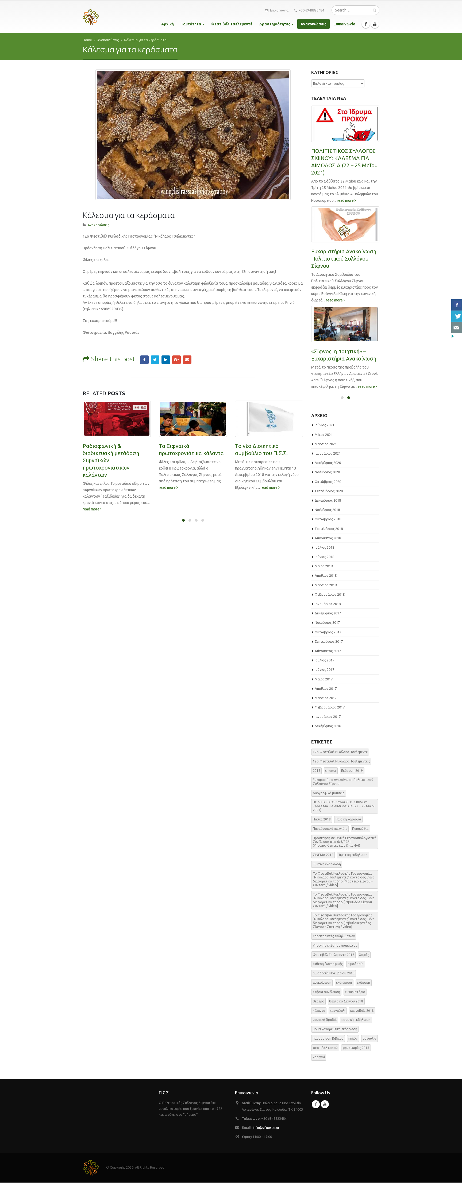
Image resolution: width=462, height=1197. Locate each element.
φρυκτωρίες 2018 (355, 1047)
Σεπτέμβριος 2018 (329, 528)
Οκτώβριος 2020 (328, 481)
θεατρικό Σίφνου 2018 (346, 1001)
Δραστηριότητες (274, 24)
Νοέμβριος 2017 (327, 622)
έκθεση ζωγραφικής (328, 964)
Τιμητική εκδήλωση (352, 855)
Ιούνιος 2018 (324, 557)
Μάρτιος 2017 (326, 698)
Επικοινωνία (279, 10)
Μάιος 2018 (324, 566)
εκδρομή (363, 982)
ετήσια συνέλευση (326, 992)
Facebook (144, 359)
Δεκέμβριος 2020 (328, 462)
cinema (330, 770)
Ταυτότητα (191, 24)
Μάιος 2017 (324, 679)
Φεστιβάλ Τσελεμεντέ (231, 24)
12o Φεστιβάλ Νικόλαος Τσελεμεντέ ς (341, 761)
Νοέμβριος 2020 (327, 472)
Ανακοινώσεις (313, 24)
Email (187, 359)
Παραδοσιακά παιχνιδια (330, 828)
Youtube (325, 1104)
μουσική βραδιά (325, 1019)
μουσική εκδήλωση (355, 1019)
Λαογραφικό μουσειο (329, 793)
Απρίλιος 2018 (326, 575)
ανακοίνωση (322, 982)
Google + (176, 359)
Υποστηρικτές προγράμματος (335, 945)
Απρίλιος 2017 (326, 688)
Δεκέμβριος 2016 (328, 726)
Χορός (364, 954)
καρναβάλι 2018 (362, 1010)
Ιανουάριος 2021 (328, 453)
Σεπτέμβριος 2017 (329, 641)
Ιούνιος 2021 (324, 425)
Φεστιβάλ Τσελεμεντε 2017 (333, 954)
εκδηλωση (344, 982)
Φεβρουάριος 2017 (330, 707)
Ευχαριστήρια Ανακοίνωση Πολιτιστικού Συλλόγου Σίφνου (343, 258)
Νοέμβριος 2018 (327, 510)
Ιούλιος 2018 (324, 547)
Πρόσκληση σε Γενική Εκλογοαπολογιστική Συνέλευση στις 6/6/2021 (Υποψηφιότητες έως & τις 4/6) (344, 841)
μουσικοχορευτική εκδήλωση (335, 1029)
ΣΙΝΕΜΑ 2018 (323, 855)
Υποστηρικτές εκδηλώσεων (334, 936)
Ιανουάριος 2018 (328, 604)
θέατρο (318, 1001)
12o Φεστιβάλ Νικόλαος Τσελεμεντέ (340, 752)
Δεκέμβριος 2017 (328, 613)
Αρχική (167, 24)
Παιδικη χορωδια (348, 819)
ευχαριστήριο (355, 992)
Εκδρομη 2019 (352, 770)
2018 (316, 770)
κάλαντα (319, 1010)
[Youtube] (375, 24)
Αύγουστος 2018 (328, 538)
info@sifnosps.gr (266, 1127)
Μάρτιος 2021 (326, 444)
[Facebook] (366, 24)
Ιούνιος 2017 (324, 669)
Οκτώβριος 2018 (328, 519)
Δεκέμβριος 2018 (328, 500)
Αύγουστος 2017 (328, 651)
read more (91, 509)
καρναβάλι (337, 1010)
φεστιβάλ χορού (325, 1047)
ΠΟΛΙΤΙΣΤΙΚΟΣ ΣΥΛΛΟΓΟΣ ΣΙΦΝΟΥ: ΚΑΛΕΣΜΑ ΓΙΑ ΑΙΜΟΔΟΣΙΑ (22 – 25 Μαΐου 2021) (344, 806)
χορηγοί (319, 1057)
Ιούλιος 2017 (324, 660)
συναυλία (369, 1038)
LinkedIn (165, 359)
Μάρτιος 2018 (326, 585)
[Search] (374, 10)
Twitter (155, 359)
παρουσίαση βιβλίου (328, 1038)
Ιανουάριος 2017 (328, 716)
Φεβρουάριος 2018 (330, 594)
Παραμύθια (360, 828)
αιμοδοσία (355, 964)
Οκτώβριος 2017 (328, 632)
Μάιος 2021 (324, 434)
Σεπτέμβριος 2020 (329, 491)
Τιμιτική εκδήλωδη (327, 864)
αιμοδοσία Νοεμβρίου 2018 (334, 973)
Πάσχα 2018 (322, 819)
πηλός (352, 1038)
